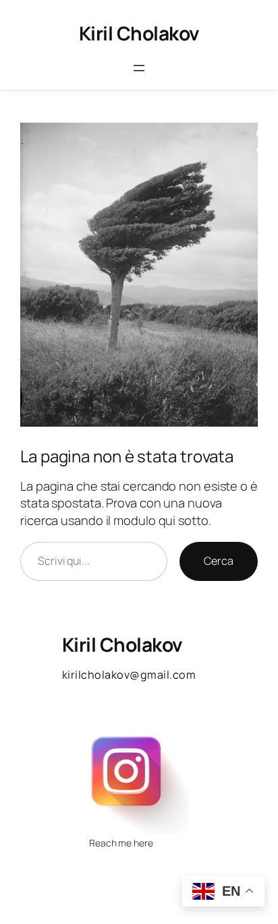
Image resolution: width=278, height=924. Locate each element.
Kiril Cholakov (139, 33)
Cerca (218, 560)
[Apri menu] (139, 68)
